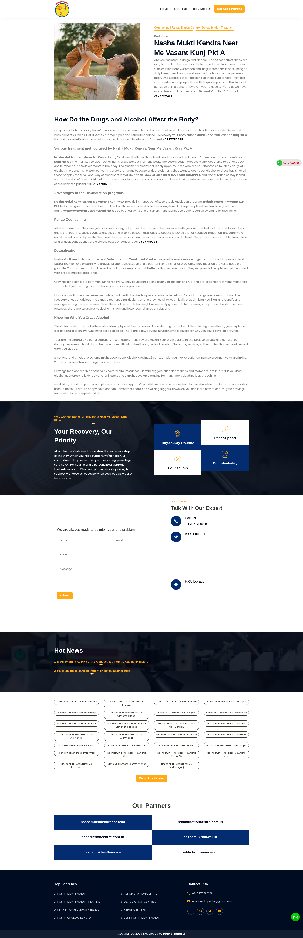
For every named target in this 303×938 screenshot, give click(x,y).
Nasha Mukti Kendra (72, 894)
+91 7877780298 (196, 524)
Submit (65, 595)
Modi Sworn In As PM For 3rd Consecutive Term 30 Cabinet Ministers (102, 661)
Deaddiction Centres (140, 902)
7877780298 (291, 163)
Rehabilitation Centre (140, 894)
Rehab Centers (135, 910)
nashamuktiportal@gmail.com (212, 901)
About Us (181, 9)
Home (164, 9)
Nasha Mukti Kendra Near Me (78, 902)
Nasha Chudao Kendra (74, 918)
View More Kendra (151, 778)
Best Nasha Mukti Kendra (142, 918)
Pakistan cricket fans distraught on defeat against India (93, 670)
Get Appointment (229, 9)
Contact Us (202, 9)
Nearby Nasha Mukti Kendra (78, 910)
